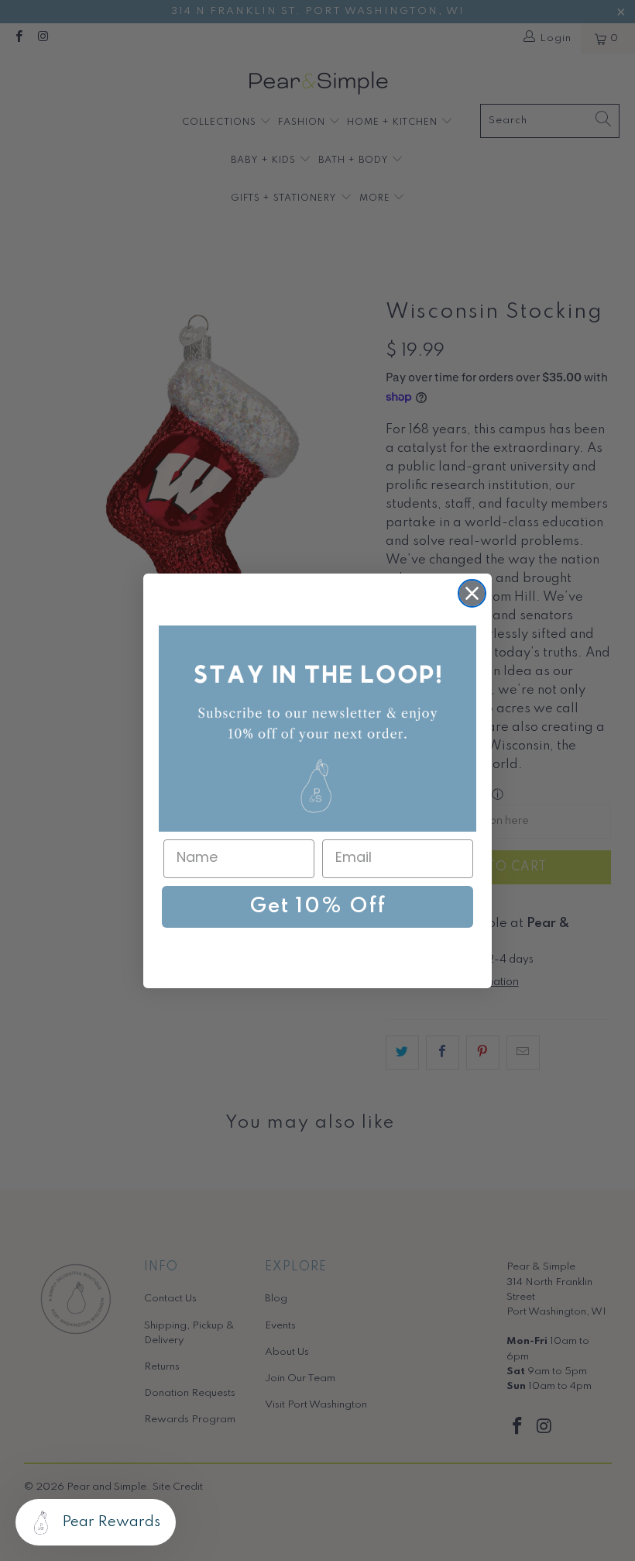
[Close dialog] (472, 593)
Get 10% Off (317, 906)
